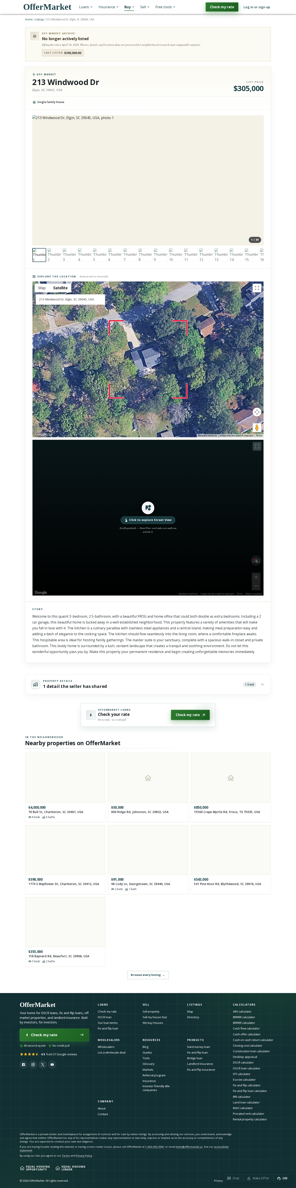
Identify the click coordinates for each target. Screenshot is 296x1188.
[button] (148, 518)
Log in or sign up (257, 7)
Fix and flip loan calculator (250, 1091)
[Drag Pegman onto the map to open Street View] (257, 427)
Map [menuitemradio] (42, 288)
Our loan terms (108, 1023)
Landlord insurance (200, 1064)
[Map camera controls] (257, 412)
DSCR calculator (243, 1062)
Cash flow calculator (246, 1028)
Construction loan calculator (251, 1051)
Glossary (149, 1064)
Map (190, 1011)
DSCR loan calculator (246, 1068)
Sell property (151, 1011)
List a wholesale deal (111, 1052)
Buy (127, 7)
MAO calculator (243, 1108)
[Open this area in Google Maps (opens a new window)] (41, 434)
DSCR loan (105, 1017)
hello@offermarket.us (189, 1146)
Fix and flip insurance (201, 1070)
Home (29, 19)
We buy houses (153, 1023)
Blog (145, 1047)
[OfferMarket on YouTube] (52, 1065)
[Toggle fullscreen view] (257, 288)
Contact (103, 1114)
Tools (146, 1058)
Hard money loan (198, 1047)
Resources (152, 1040)
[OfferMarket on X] (43, 1065)
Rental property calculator (250, 1119)
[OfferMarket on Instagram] (33, 1065)
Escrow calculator (244, 1080)
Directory (193, 1017)
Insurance (107, 7)
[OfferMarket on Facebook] (24, 1065)
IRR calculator (241, 1097)
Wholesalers (106, 1047)
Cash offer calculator (246, 1034)
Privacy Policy (84, 1155)
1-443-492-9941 (154, 1146)
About (102, 1108)
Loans (84, 7)
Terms (259, 435)
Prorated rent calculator (248, 1114)
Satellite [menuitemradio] (60, 288)
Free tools (163, 7)
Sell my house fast (155, 1017)
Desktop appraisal (245, 1057)
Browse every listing (148, 975)
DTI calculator (241, 1074)
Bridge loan (194, 1058)
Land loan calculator (246, 1102)
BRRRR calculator (244, 1017)
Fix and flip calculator (246, 1085)
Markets (148, 1070)
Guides (147, 1052)
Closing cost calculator (247, 1045)
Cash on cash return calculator (253, 1040)
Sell (143, 7)
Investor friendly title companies (156, 1088)
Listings (39, 19)
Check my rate (222, 7)
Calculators (244, 1004)
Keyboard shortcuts (207, 435)
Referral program (154, 1075)
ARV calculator (242, 1011)
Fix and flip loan (108, 1028)
